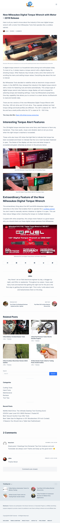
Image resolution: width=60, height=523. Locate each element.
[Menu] (56, 4)
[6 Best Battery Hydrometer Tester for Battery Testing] (5, 489)
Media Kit (49, 520)
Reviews (12, 31)
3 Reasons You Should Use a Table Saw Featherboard (21, 421)
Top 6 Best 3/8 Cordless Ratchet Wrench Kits (45, 489)
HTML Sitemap (42, 520)
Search (5, 371)
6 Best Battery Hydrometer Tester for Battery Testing (19, 489)
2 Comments (19, 31)
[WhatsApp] (52, 263)
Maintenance (7, 393)
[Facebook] (7, 263)
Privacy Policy (25, 520)
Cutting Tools (7, 388)
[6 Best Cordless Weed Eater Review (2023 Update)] (16, 351)
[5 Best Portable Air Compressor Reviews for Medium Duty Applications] (33, 496)
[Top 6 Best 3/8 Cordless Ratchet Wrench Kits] (33, 489)
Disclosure (6, 520)
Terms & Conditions (15, 520)
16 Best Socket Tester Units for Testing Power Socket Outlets (17, 495)
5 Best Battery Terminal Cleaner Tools (14, 336)
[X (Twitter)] (16, 263)
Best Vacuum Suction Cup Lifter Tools (16, 416)
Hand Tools (7, 390)
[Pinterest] (25, 263)
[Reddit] (43, 263)
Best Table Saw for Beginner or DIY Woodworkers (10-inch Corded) (26, 418)
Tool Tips (6, 398)
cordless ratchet (49, 209)
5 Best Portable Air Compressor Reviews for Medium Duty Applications (45, 495)
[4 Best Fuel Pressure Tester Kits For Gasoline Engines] (44, 327)
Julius (9, 458)
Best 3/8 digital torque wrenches (27, 115)
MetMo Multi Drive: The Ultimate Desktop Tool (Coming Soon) (24, 411)
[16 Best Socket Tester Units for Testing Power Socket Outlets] (44, 351)
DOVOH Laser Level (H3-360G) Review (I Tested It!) (21, 413)
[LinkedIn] (34, 263)
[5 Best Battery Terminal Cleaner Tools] (16, 327)
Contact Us (34, 520)
